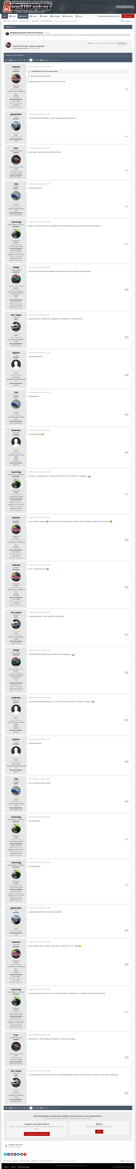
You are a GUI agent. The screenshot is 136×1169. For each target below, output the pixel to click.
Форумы (24, 16)
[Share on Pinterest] (24, 1154)
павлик (25, 48)
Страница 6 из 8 (55, 60)
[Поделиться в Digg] (15, 1154)
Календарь (56, 16)
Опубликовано (39, 67)
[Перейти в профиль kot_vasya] (16, 326)
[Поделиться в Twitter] (5, 1154)
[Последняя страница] (46, 60)
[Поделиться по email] (21, 1154)
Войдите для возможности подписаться (102, 43)
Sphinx (16, 352)
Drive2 (16, 95)
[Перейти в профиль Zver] (16, 160)
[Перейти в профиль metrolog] (16, 233)
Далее (41, 60)
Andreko (16, 430)
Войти (99, 1131)
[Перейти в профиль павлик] (8, 45)
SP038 (16, 267)
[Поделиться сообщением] (129, 67)
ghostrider (16, 114)
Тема (13, 1167)
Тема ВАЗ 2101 (120, 1167)
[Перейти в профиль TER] (16, 196)
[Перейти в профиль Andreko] (16, 442)
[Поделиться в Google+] (11, 1154)
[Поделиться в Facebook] (8, 1154)
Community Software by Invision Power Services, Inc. (71, 1165)
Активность (69, 16)
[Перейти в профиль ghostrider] (16, 126)
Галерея (44, 16)
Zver (16, 148)
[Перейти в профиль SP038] (7, 33)
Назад (11, 60)
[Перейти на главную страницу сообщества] (5, 16)
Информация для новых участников (26, 33)
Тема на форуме (16, 103)
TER (16, 184)
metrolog (16, 221)
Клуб (13, 16)
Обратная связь (24, 1167)
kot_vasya (48, 71)
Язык (6, 1167)
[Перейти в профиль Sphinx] (16, 364)
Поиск (80, 16)
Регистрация (128, 16)
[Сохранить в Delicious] (18, 1154)
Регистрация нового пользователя (37, 1134)
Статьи (34, 16)
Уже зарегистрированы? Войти (108, 16)
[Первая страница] (6, 60)
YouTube (16, 97)
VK (16, 298)
